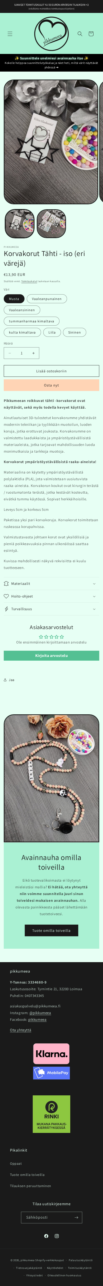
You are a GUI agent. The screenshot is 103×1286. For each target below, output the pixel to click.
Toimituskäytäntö (80, 1268)
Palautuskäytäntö (80, 1260)
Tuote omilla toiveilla (51, 930)
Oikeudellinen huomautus (64, 1275)
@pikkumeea (40, 1012)
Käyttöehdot (55, 1268)
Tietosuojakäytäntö (29, 1268)
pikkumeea (37, 1019)
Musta (14, 299)
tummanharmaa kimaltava (31, 321)
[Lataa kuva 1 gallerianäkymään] (19, 223)
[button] (10, 33)
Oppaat (16, 1163)
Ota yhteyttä (20, 1030)
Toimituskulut (29, 281)
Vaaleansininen (22, 310)
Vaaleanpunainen (47, 299)
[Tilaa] (76, 1217)
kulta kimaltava (22, 332)
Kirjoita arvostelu (51, 655)
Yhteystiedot (34, 1275)
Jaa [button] (11, 680)
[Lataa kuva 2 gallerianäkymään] (51, 223)
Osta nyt (51, 385)
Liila (52, 332)
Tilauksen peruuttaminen (30, 1186)
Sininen (74, 332)
